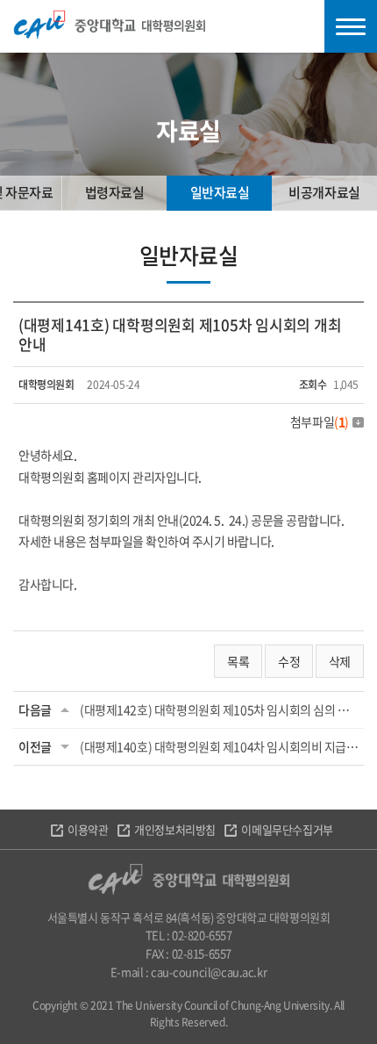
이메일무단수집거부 (286, 829)
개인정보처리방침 (175, 829)
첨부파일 (319, 421)
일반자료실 (220, 192)
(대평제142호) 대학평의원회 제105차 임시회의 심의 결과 (219, 709)
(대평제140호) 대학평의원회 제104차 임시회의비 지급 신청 (219, 746)
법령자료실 (115, 192)
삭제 (340, 661)
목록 (238, 661)
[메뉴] (350, 26)
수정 (289, 661)
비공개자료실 (323, 192)
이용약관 (88, 829)
